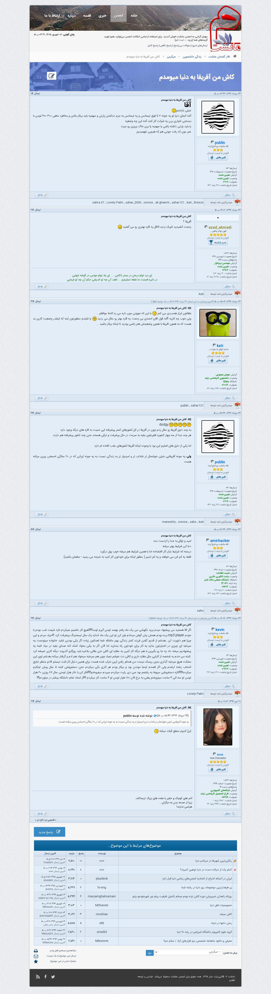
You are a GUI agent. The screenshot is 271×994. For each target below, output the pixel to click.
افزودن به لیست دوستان (218, 153)
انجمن (118, 15)
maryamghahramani (102, 896)
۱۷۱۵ (217, 388)
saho (193, 522)
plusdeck (102, 878)
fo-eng (101, 887)
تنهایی (232, 980)
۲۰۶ (214, 274)
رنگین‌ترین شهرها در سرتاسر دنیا (213, 861)
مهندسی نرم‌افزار (222, 263)
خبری (102, 15)
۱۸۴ (217, 594)
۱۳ (208, 277)
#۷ (32, 701)
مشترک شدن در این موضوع (63, 961)
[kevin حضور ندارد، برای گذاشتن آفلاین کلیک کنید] (213, 630)
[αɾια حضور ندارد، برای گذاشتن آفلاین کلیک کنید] (214, 755)
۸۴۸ (209, 594)
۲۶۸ (217, 672)
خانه (134, 15)
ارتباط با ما (52, 15)
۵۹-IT (224, 583)
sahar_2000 (133, 202)
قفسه (87, 15)
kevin (153, 618)
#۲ (32, 210)
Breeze (199, 202)
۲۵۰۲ (221, 801)
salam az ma (46, 898)
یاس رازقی (48, 925)
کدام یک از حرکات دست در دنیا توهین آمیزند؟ (206, 869)
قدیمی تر (49, 820)
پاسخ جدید (47, 832)
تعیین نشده (224, 175)
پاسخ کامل (153, 45)
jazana (49, 889)
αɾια (220, 755)
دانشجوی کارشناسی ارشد (217, 378)
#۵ (32, 529)
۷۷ (219, 260)
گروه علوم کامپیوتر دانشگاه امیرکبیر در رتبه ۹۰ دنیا (204, 932)
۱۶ (222, 274)
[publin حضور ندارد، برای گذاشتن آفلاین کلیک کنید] (212, 143)
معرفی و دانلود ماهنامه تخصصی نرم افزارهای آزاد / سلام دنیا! (198, 941)
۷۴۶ (209, 185)
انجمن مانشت (178, 977)
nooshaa (102, 914)
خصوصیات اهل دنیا (221, 905)
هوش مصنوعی (223, 375)
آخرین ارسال (59, 863)
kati (189, 202)
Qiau (226, 382)
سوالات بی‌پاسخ (182, 45)
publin (220, 143)
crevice (148, 202)
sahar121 (178, 202)
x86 (101, 923)
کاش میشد (226, 914)
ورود (189, 40)
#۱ (32, 94)
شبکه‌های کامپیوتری (220, 790)
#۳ (32, 301)
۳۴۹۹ (216, 804)
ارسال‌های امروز (199, 45)
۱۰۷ (208, 388)
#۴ (32, 413)
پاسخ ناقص (166, 45)
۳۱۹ (215, 590)
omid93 (102, 932)
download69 (46, 916)
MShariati (101, 905)
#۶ (32, 618)
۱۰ (81, 861)
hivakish (48, 863)
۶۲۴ (208, 672)
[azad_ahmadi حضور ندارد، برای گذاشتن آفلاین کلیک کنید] (206, 228)
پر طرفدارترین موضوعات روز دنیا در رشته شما (206, 887)
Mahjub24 (47, 934)
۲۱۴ (217, 185)
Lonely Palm (115, 202)
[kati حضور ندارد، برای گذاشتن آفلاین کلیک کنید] (214, 346)
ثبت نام (180, 40)
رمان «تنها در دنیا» (221, 923)
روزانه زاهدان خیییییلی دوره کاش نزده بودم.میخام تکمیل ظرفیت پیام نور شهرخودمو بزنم (182, 896)
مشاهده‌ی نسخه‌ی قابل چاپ (63, 951)
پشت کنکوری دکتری (219, 577)
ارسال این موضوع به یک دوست (61, 956)
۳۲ (208, 804)
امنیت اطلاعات (223, 573)
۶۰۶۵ (216, 277)
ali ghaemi (162, 202)
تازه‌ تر (40, 820)
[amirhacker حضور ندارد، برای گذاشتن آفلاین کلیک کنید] (207, 541)
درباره (72, 15)
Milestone (101, 941)
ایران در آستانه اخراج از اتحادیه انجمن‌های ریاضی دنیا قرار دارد (197, 878)
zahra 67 (98, 202)
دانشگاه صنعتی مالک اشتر (216, 580)
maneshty (169, 522)
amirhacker (220, 541)
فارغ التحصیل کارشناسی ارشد (214, 794)
